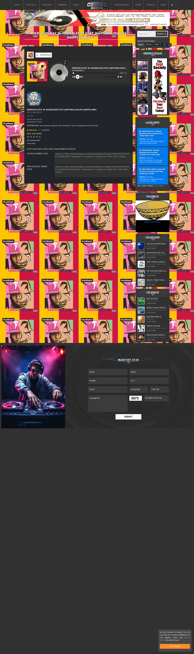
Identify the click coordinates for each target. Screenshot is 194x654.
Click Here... (159, 186)
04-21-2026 (149, 158)
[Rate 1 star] (28, 137)
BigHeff (39, 122)
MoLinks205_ (152, 222)
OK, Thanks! (175, 646)
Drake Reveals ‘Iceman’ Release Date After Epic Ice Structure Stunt (151, 133)
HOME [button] (16, 5)
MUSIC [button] (75, 5)
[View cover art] (30, 55)
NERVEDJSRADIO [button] (121, 5)
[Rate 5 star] (40, 137)
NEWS (163, 5)
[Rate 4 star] (37, 137)
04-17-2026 (149, 177)
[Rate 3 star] (34, 137)
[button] (173, 5)
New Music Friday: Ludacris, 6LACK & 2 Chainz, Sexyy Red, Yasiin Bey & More (152, 171)
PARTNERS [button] (46, 5)
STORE (138, 5)
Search (160, 34)
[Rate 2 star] (31, 137)
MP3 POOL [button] (30, 5)
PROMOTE (150, 5)
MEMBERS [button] (62, 5)
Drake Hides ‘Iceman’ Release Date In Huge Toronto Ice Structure (149, 152)
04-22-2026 (149, 139)
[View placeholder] (34, 98)
